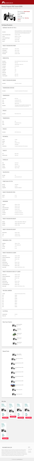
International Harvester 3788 (19, 371)
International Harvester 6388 (19, 376)
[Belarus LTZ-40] (15, 339)
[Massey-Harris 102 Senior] (13, 359)
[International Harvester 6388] (13, 377)
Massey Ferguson (27, 11)
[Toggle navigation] (31, 2)
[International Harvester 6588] (13, 381)
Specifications (5, 417)
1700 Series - (3, 435)
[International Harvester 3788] (13, 372)
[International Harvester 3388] (13, 363)
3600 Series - (26, 414)
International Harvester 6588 (19, 380)
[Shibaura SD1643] (14, 354)
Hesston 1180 (19, 328)
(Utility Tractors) (19, 406)
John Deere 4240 (19, 333)
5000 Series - (19, 414)
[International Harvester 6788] (13, 385)
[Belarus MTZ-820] (14, 343)
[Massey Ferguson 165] (14, 394)
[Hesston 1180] (15, 330)
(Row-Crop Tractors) (4, 406)
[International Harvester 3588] (13, 368)
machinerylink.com (19, 459)
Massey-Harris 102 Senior (19, 358)
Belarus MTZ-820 (19, 342)
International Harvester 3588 (19, 367)
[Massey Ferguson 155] (14, 389)
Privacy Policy (30, 449)
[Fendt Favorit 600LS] (14, 325)
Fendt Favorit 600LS (19, 324)
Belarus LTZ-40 (19, 337)
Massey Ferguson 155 (19, 389)
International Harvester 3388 (19, 362)
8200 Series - (3, 414)
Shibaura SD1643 (19, 354)
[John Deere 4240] (14, 334)
